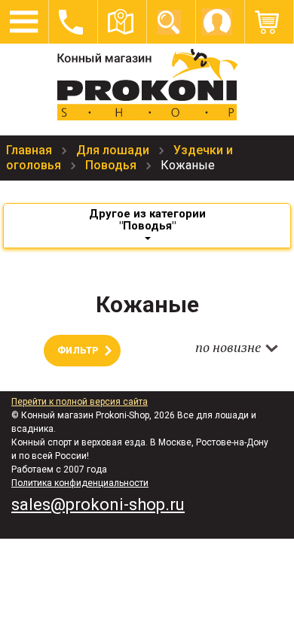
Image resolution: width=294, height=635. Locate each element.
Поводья (112, 165)
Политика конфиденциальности (80, 483)
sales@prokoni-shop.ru (98, 504)
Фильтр (77, 350)
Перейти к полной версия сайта (79, 401)
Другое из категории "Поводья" (147, 219)
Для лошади (114, 150)
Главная (30, 150)
